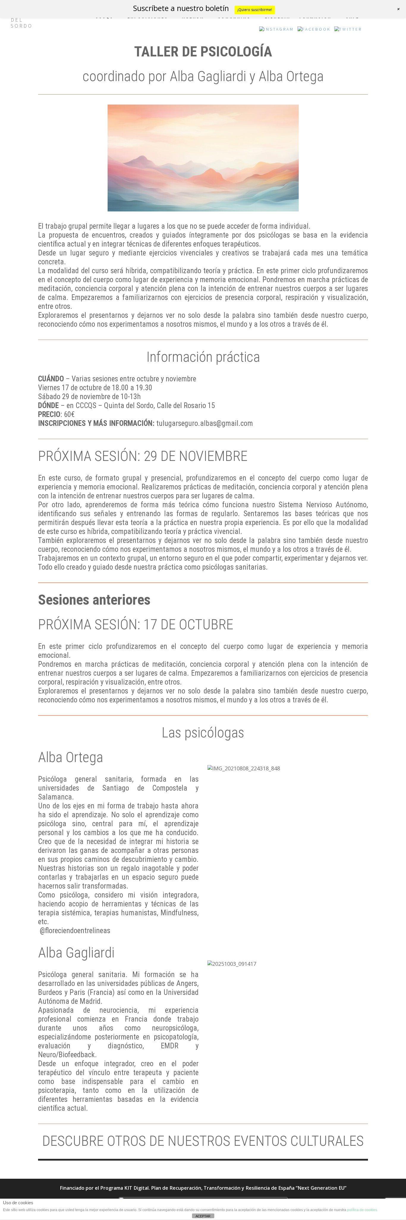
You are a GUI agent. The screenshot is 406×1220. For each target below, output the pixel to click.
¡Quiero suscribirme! (254, 9)
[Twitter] (348, 31)
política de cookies (362, 1210)
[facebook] (314, 31)
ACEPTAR (203, 1216)
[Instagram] (276, 31)
